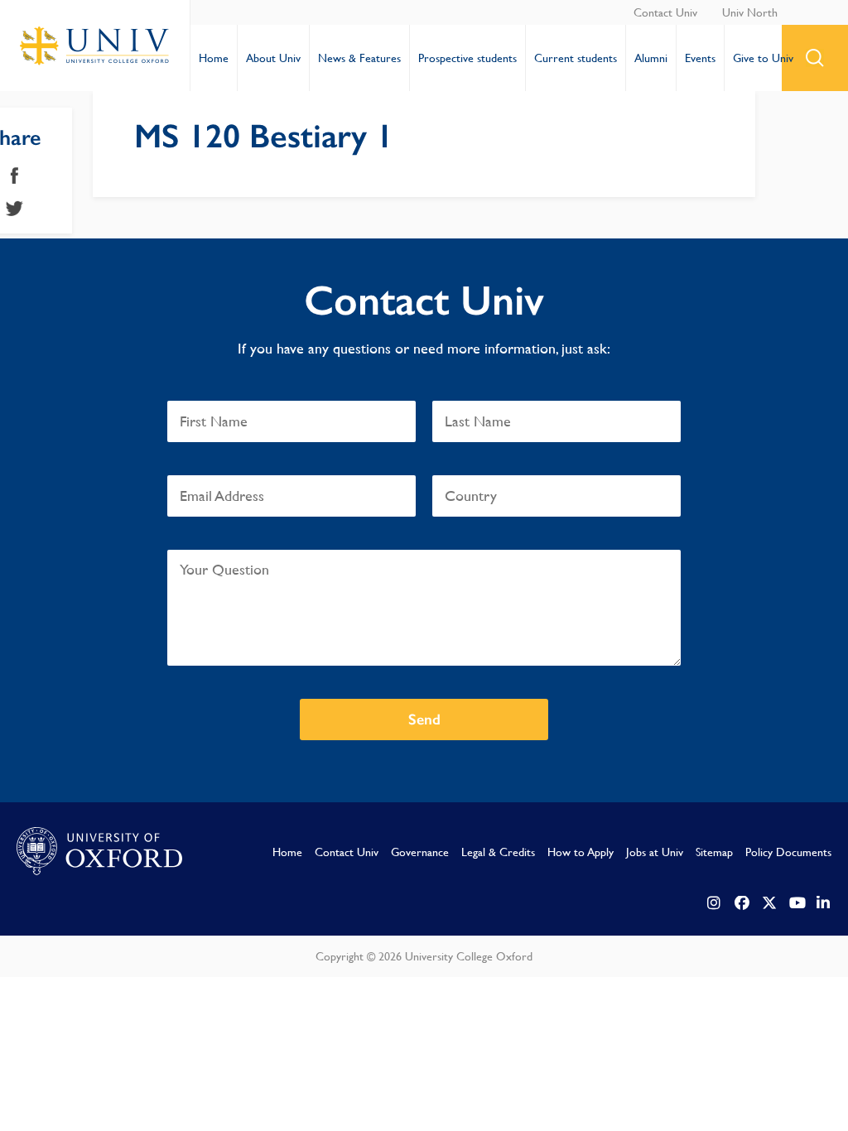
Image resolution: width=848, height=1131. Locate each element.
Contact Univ (665, 12)
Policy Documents (788, 852)
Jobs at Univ (654, 852)
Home (214, 58)
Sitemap (714, 852)
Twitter (14, 208)
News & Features (359, 58)
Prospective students (467, 58)
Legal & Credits (498, 852)
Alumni (650, 58)
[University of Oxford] (99, 852)
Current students (575, 58)
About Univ (273, 58)
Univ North (750, 12)
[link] (714, 903)
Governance (420, 852)
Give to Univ (763, 58)
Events (700, 58)
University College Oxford (95, 45)
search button (815, 58)
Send (424, 719)
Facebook (14, 175)
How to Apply (580, 852)
